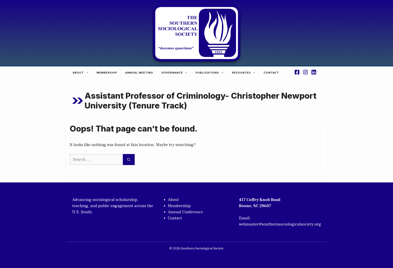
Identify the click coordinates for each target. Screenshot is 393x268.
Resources (241, 72)
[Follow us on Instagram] (305, 72)
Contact (271, 72)
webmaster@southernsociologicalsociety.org (280, 224)
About (78, 72)
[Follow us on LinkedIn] (313, 72)
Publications (207, 72)
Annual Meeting (139, 72)
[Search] (129, 159)
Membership (107, 72)
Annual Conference (185, 212)
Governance (172, 72)
